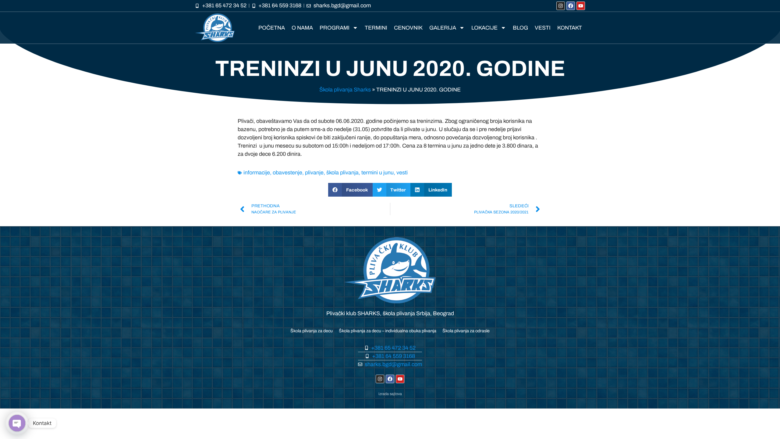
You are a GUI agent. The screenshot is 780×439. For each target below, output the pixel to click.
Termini (376, 28)
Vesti (543, 28)
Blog (520, 28)
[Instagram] (560, 6)
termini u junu (377, 173)
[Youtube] (580, 6)
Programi (334, 28)
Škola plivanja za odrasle (466, 330)
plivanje (314, 173)
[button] (350, 190)
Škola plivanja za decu (311, 330)
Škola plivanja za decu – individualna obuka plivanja (387, 330)
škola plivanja (342, 173)
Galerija (442, 28)
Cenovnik (408, 28)
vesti (402, 173)
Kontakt (569, 28)
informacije (256, 173)
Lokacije (484, 28)
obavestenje (287, 173)
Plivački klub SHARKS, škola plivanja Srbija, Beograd (390, 313)
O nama (302, 28)
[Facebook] (570, 6)
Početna (271, 28)
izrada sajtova (390, 394)
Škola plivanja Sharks (345, 90)
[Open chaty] (17, 423)
